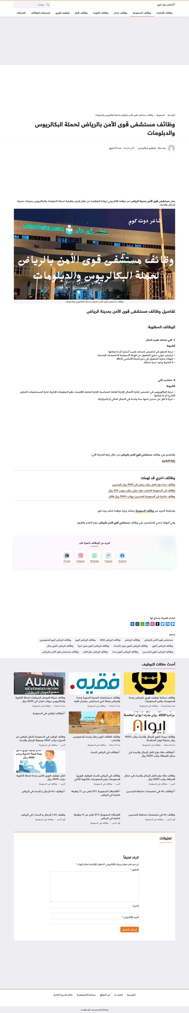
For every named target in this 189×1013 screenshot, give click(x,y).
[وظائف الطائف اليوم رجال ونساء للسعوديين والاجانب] (94, 729)
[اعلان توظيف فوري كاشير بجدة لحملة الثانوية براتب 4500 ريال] (39, 768)
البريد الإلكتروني (130, 917)
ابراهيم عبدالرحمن (147, 148)
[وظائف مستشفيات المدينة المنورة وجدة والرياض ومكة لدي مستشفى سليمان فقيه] (94, 690)
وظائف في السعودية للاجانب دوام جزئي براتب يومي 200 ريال (141, 490)
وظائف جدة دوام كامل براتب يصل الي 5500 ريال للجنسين (143, 484)
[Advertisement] (94, 41)
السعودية (160, 115)
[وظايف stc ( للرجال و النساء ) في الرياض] (39, 807)
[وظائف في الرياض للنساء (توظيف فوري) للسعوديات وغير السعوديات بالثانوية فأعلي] (94, 768)
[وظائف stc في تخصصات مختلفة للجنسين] (149, 807)
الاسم (135, 905)
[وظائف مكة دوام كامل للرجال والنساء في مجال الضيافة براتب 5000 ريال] (149, 768)
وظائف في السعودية (149, 706)
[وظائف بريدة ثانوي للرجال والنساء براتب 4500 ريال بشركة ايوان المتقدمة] (149, 729)
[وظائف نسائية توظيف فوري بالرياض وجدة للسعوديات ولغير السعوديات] (149, 690)
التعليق (134, 869)
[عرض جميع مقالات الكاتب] (171, 148)
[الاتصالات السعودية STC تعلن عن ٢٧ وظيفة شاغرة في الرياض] (94, 807)
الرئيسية (171, 115)
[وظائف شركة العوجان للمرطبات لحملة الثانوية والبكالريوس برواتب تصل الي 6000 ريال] (39, 690)
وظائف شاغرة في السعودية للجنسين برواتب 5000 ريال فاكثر (142, 496)
